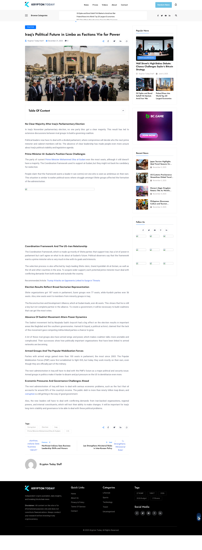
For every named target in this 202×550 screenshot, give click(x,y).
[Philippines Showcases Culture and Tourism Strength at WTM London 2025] (142, 204)
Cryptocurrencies (146, 58)
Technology (107, 502)
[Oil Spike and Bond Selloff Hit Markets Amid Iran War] (145, 84)
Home (73, 494)
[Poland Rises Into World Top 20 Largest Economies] (164, 84)
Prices (95, 5)
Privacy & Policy (77, 502)
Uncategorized (109, 511)
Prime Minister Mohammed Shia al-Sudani (65, 159)
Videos (105, 5)
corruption (30, 394)
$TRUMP (140, 493)
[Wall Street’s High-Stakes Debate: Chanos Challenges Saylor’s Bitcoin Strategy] (154, 48)
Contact (124, 5)
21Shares (156, 498)
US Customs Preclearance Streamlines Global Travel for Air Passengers (161, 177)
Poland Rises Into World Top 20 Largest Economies (96, 17)
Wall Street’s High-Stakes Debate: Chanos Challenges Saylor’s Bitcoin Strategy (154, 66)
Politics (30, 27)
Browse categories (39, 15)
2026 (162, 493)
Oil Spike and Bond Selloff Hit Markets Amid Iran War (96, 13)
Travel (105, 507)
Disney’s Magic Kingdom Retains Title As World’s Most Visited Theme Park (160, 190)
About (114, 5)
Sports (105, 497)
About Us (75, 498)
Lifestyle (106, 493)
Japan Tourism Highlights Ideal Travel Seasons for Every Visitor (160, 164)
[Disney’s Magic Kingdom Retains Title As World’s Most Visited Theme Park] (142, 191)
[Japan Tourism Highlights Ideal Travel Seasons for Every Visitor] (142, 164)
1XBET (152, 493)
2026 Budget (142, 498)
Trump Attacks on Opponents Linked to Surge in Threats (73, 280)
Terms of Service (78, 507)
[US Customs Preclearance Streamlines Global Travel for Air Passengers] (142, 178)
